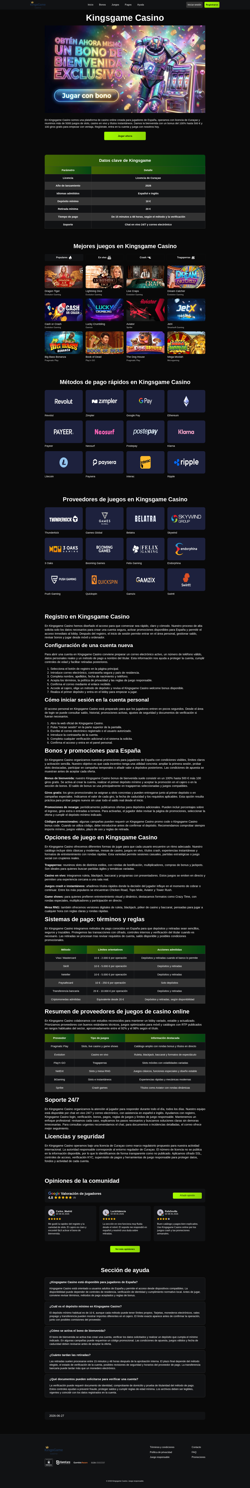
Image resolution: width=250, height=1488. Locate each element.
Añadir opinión (187, 1195)
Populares (61, 257)
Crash (143, 257)
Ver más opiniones (125, 1249)
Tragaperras (183, 257)
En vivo (102, 257)
